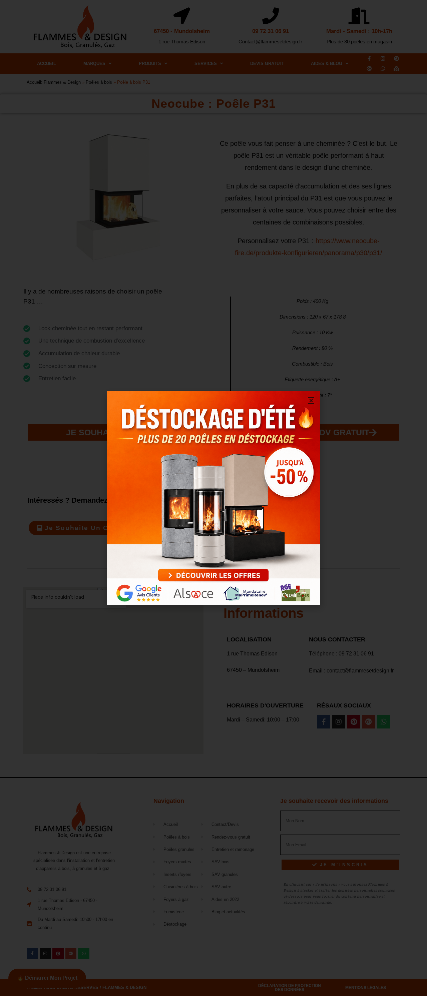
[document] (213, 498)
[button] (311, 400)
